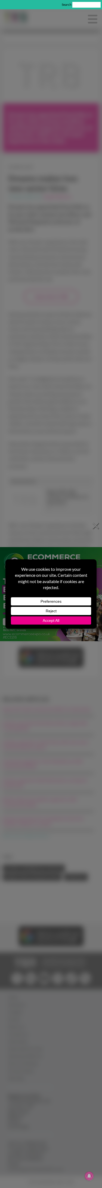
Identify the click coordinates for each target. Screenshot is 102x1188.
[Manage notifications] (89, 1176)
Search (67, 4)
